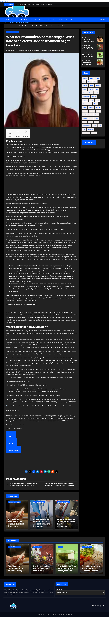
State (90, 122)
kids (84, 103)
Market (95, 103)
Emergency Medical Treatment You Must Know (66, 521)
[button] (104, 20)
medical (91, 107)
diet (95, 82)
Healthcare (86, 96)
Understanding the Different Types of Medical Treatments (41, 521)
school (96, 118)
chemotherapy (30, 50)
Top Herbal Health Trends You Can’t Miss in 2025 (87, 48)
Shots (84, 122)
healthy (94, 96)
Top (84, 129)
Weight (93, 133)
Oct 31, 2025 (63, 526)
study (96, 122)
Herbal (61, 20)
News (98, 111)
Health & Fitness (27, 20)
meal (84, 107)
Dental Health (40, 20)
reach (85, 118)
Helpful (11, 443)
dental (89, 82)
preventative (53, 50)
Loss (90, 103)
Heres (97, 100)
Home (7, 25)
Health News (70, 20)
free (90, 93)
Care (98, 78)
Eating (91, 85)
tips (100, 125)
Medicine (98, 107)
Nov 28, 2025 (39, 526)
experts (98, 85)
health (96, 93)
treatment (61, 50)
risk (90, 118)
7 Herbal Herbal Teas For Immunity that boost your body (88, 57)
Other (11, 436)
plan (96, 114)
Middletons (43, 50)
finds (84, 89)
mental (85, 111)
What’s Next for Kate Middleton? (18, 136)
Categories (59, 589)
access (85, 78)
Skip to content (4, 1)
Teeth (94, 125)
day (84, 82)
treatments (86, 133)
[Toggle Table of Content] (26, 131)
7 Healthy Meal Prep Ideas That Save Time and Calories (87, 65)
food (97, 89)
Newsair (59, 614)
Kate (37, 50)
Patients (90, 114)
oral (84, 114)
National (92, 111)
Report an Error (13, 450)
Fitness (91, 89)
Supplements (86, 125)
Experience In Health (15, 25)
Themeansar (68, 614)
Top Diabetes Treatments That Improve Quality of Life (16, 522)
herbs (91, 100)
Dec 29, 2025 (14, 526)
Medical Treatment (12, 20)
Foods (84, 93)
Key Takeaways (15, 134)
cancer (22, 50)
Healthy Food (51, 20)
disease (85, 85)
